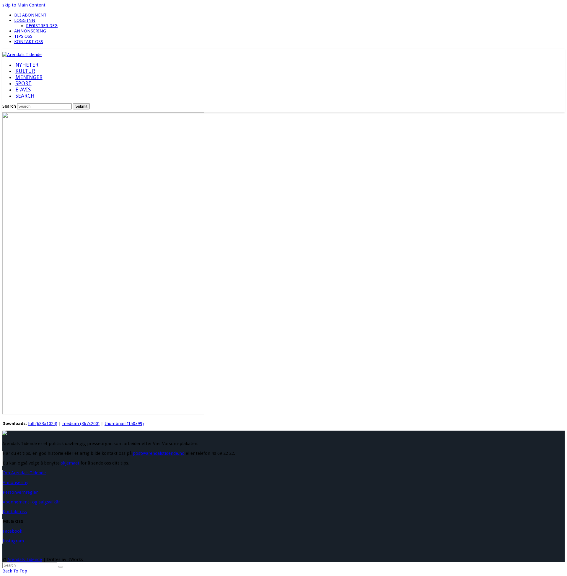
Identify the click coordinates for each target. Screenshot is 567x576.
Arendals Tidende (24, 559)
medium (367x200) (81, 423)
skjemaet (70, 463)
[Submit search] (60, 566)
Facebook (12, 531)
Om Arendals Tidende (24, 472)
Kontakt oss (15, 511)
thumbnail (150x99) (124, 423)
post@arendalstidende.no (159, 453)
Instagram (13, 541)
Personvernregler (20, 492)
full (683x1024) (42, 423)
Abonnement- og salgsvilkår (31, 502)
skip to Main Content (23, 5)
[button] (24, 96)
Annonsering (16, 482)
